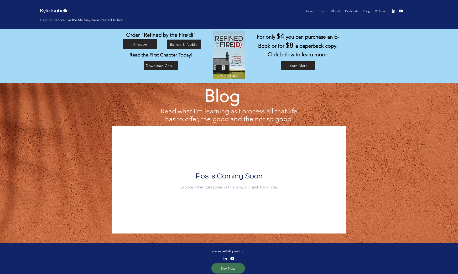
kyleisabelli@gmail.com (229, 251)
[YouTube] (400, 11)
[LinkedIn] (393, 11)
